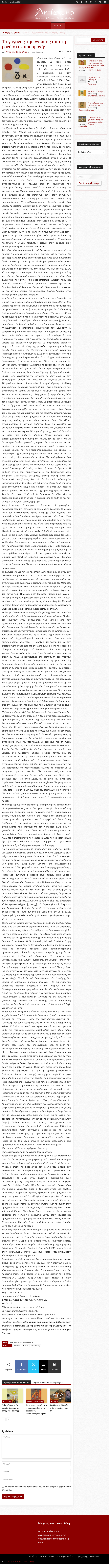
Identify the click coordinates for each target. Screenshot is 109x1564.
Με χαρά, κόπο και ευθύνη (54, 1523)
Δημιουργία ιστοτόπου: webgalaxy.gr (19, 1561)
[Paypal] (91, 2)
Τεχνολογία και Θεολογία (94, 78)
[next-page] (8, 1419)
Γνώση (25, 1346)
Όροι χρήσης (82, 1556)
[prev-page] (4, 1419)
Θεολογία (54, 1402)
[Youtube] (105, 2)
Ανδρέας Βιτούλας (16, 52)
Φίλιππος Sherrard (86, 110)
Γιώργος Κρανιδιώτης (86, 125)
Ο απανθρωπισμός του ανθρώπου (96, 104)
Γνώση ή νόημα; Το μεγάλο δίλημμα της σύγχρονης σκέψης (10, 1408)
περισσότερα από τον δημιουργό (48, 1383)
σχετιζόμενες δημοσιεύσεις (17, 1383)
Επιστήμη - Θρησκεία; (11, 33)
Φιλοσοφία (7, 1402)
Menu (59, 26)
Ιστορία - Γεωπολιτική (35, 1402)
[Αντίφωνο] (54, 13)
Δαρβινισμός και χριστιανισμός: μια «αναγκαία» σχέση (95, 119)
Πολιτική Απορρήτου (65, 1556)
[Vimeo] (100, 2)
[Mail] (86, 2)
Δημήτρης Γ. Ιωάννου (96, 96)
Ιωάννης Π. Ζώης (94, 70)
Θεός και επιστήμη (95, 91)
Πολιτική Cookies (47, 1556)
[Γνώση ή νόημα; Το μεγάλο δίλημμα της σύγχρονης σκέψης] (12, 1396)
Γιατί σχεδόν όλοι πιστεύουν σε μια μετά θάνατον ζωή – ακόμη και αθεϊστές (91, 64)
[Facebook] (81, 2)
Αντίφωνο (92, 84)
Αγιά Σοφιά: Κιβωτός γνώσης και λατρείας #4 (59, 1408)
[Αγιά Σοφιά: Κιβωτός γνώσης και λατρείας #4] (60, 1396)
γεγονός (17, 1346)
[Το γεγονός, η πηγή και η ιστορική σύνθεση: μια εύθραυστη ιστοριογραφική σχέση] (36, 1396)
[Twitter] (95, 2)
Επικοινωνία (95, 1556)
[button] (77, 2)
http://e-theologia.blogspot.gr (22, 1342)
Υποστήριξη (32, 1556)
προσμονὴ (36, 1346)
